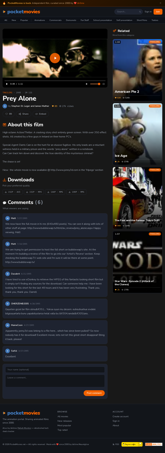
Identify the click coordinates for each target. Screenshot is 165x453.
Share (25, 113)
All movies (63, 416)
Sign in (148, 11)
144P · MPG (57, 192)
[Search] (140, 12)
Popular (24, 20)
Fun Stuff (85, 20)
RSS (117, 444)
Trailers (155, 20)
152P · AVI (14, 192)
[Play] (55, 58)
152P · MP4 (35, 192)
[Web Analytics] (153, 444)
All (6, 20)
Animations (39, 20)
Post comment (94, 393)
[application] (55, 58)
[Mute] (87, 84)
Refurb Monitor (24, 428)
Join (158, 11)
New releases (65, 421)
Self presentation (124, 20)
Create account (120, 416)
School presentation (102, 20)
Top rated (63, 429)
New (14, 20)
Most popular (64, 425)
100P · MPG (78, 192)
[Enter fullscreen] (104, 84)
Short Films (142, 20)
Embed (42, 113)
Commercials (55, 20)
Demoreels (71, 20)
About (116, 425)
